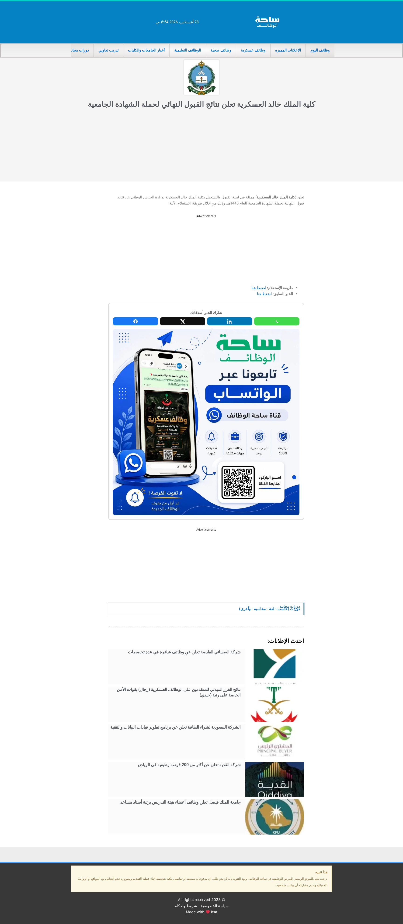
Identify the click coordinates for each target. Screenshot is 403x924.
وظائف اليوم (320, 50)
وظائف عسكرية (253, 50)
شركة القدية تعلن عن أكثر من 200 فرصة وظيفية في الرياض (189, 764)
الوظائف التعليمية (187, 50)
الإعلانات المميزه (288, 50)
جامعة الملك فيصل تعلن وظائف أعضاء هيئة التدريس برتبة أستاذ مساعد (180, 802)
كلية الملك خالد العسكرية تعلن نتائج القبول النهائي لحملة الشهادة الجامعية (201, 104)
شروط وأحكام (185, 906)
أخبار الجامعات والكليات (146, 50)
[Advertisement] (201, 146)
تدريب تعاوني (108, 50)
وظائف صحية (221, 50)
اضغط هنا (258, 288)
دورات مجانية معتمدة (72, 50)
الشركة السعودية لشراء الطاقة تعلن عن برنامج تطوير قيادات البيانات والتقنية (175, 727)
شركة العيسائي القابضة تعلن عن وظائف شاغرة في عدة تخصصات (184, 651)
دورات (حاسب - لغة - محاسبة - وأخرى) (269, 609)
